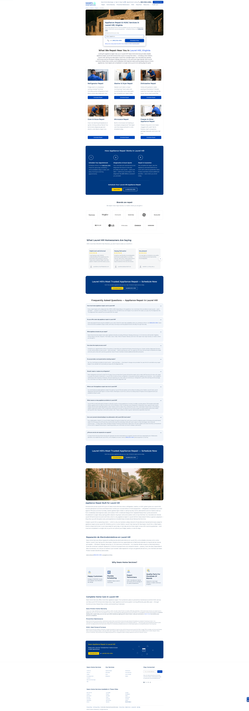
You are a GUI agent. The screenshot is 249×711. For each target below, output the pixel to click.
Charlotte (127, 698)
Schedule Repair (98, 97)
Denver (88, 701)
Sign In (117, 2)
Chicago (126, 692)
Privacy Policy (89, 707)
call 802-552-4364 (107, 653)
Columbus (108, 698)
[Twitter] (146, 682)
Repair (103, 4)
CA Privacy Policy (96, 707)
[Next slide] (160, 258)
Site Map (138, 707)
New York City (89, 692)
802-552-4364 (146, 2)
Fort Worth (89, 698)
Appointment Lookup (132, 2)
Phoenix (107, 694)
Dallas (126, 695)
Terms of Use (121, 707)
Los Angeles (108, 692)
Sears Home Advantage (107, 2)
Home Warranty (111, 4)
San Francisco (108, 700)
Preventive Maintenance (123, 4)
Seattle (126, 700)
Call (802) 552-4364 (131, 288)
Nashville (107, 701)
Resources (146, 4)
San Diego (108, 695)
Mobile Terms (128, 707)
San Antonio (89, 695)
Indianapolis (89, 700)
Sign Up (122, 2)
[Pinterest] (148, 682)
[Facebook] (150, 682)
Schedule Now (158, 2)
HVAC (132, 4)
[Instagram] (144, 682)
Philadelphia (127, 694)
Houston (88, 694)
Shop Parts (139, 4)
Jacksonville (127, 697)
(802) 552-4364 (106, 165)
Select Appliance (110, 36)
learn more (147, 614)
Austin (107, 697)
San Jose (88, 697)
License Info (133, 707)
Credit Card (155, 4)
